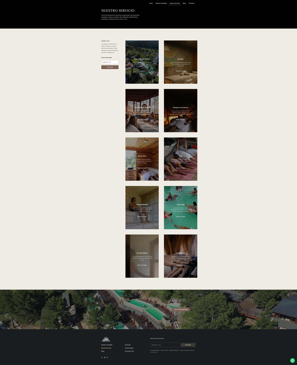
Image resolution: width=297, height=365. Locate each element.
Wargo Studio (153, 352)
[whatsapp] (107, 357)
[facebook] (102, 357)
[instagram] (104, 357)
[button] (292, 360)
